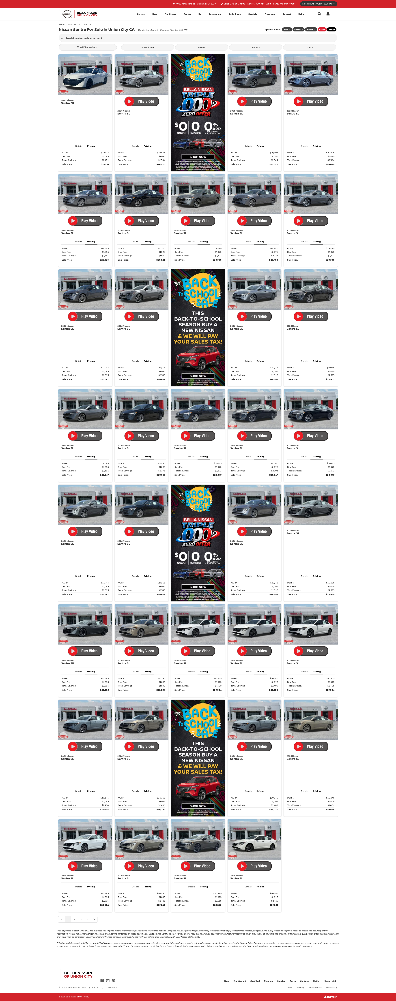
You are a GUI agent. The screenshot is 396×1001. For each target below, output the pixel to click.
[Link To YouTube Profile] (108, 980)
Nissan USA (330, 980)
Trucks (187, 14)
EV (199, 14)
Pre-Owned (170, 14)
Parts (293, 980)
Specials (252, 14)
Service (281, 980)
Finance (268, 980)
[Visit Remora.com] (330, 997)
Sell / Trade (235, 14)
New (154, 14)
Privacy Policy (315, 987)
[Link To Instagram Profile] (113, 980)
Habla (301, 14)
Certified (255, 980)
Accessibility (331, 987)
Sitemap (300, 987)
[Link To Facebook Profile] (102, 980)
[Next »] (94, 919)
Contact (287, 14)
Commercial (215, 14)
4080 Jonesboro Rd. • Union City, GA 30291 (196, 3)
